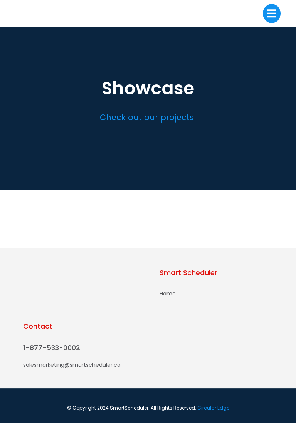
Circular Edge (213, 408)
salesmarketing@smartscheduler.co (72, 365)
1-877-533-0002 (51, 347)
